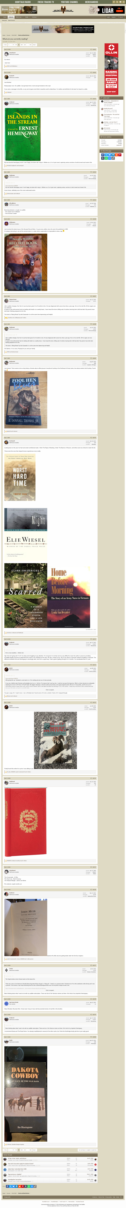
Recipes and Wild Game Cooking (111, 131)
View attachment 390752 (11, 678)
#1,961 (94, 49)
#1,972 (94, 665)
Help (114, 1197)
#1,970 (94, 437)
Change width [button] (7, 1197)
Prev (6, 44)
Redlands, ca (93, 206)
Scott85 (5, 41)
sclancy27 (91, 1175)
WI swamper (90, 1165)
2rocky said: (8, 976)
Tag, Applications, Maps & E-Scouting (26, 1165)
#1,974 (94, 778)
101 (25, 44)
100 (22, 44)
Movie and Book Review (25, 1181)
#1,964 (94, 172)
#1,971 (94, 639)
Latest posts (106, 98)
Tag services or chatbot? (15, 1174)
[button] (23, 17)
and (12, 66)
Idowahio (94, 444)
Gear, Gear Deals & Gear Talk (110, 111)
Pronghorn (106, 125)
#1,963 (94, 98)
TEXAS (94, 56)
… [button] (27, 44)
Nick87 (91, 1181)
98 (16, 44)
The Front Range (92, 178)
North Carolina (92, 671)
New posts (4, 20)
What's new (19, 17)
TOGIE (92, 1160)
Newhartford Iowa (92, 896)
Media (26, 17)
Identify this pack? (108, 108)
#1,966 (94, 219)
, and (15, 165)
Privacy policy (108, 1197)
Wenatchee (93, 105)
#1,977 (94, 965)
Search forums (11, 20)
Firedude (91, 1170)
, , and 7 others (17, 317)
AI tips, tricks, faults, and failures (17, 1158)
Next (34, 44)
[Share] (91, 49)
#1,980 (94, 1037)
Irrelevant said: (9, 182)
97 (13, 44)
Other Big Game (107, 119)
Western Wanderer (91, 972)
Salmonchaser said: (10, 335)
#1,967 (94, 296)
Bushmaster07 (11, 1170)
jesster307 (119, 145)
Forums (11, 17)
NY (95, 785)
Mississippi (93, 1043)
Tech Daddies (82, 1204)
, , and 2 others (17, 860)
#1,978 (94, 999)
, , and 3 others (19, 771)
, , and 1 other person (20, 959)
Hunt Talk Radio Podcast (109, 105)
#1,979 (94, 1014)
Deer (22, 1170)
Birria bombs (107, 128)
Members (34, 17)
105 (30, 44)
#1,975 (94, 867)
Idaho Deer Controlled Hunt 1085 (17, 1169)
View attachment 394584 (11, 185)
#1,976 (94, 889)
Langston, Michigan (91, 364)
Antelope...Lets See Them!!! (111, 122)
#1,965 (94, 200)
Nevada (94, 225)
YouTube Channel (80, 1201)
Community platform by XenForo (54, 1204)
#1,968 (94, 324)
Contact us (94, 1197)
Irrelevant (10, 1160)
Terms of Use (101, 1197)
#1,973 (94, 702)
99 (18, 44)
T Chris (9, 1165)
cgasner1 (10, 1176)
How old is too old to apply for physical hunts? (21, 1163)
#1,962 (94, 72)
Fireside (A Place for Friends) (25, 1160)
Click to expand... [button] (50, 689)
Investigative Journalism (14, 1179)
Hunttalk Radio (54, 1201)
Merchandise (71, 1201)
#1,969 (94, 358)
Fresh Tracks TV (63, 1201)
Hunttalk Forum (45, 1201)
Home (4, 17)
